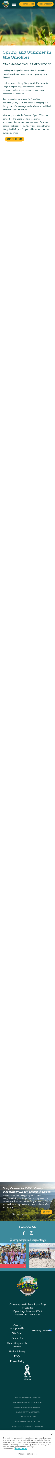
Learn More (8, 379)
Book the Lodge (27, 4)
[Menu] (14, 4)
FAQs (17, 1356)
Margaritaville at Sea (27, 1417)
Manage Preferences (27, 1454)
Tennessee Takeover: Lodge (22, 976)
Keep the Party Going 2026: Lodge (27, 855)
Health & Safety (17, 1351)
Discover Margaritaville (17, 1326)
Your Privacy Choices (39, 1330)
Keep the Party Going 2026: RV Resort (25, 916)
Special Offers (14, 139)
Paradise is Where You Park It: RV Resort (26, 1162)
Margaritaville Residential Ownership (27, 1427)
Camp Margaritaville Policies (17, 1344)
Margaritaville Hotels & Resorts (28, 1398)
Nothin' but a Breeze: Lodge (22, 730)
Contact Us (17, 1338)
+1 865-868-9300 (31, 1314)
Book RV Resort (45, 4)
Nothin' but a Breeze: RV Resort (25, 792)
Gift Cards (17, 1333)
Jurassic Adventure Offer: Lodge (25, 1101)
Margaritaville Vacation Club (27, 1422)
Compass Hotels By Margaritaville (27, 1407)
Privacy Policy (17, 1361)
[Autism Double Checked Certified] (27, 1372)
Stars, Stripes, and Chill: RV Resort (27, 1038)
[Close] (52, 1434)
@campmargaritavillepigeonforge (27, 1240)
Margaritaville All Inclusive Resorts (27, 1403)
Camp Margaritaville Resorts (27, 1412)
